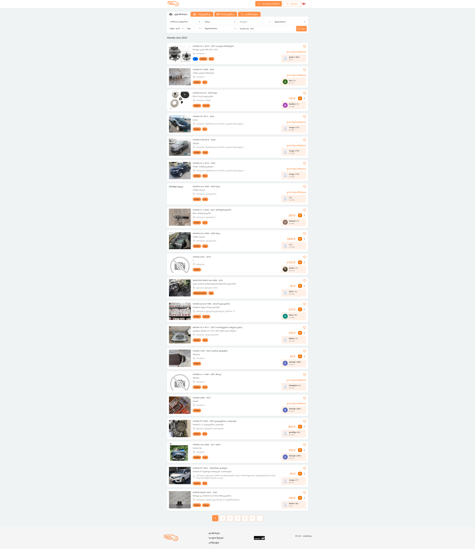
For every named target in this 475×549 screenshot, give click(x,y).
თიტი (195, 120)
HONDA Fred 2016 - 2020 (204, 139)
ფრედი (196, 143)
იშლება (196, 378)
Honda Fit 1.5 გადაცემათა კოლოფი (208, 424)
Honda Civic (197, 448)
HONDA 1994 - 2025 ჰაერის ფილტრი (210, 351)
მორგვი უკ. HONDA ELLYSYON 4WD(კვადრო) (212, 496)
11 (252, 518)
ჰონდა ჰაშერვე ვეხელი (203, 166)
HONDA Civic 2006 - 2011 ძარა (207, 444)
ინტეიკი (196, 354)
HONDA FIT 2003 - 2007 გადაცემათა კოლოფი (214, 421)
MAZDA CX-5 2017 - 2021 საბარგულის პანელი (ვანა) (217, 327)
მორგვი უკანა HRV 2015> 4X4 (205, 49)
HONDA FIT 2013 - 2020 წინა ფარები (210, 468)
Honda (195, 401)
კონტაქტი (214, 542)
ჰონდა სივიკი (199, 190)
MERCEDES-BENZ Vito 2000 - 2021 (208, 280)
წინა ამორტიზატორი (202, 213)
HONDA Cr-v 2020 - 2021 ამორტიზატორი (212, 210)
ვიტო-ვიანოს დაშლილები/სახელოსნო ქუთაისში (214, 284)
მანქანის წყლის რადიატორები (206, 307)
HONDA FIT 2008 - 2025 (203, 69)
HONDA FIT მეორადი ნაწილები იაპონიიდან (212, 471)
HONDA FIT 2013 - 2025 (203, 116)
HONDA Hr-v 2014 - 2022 (204, 163)
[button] (220, 22)
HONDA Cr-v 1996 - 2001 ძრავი (207, 374)
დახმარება (214, 533)
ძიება (303, 28)
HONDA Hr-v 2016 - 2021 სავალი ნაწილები (213, 46)
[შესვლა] (304, 47)
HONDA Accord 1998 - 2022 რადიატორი (211, 304)
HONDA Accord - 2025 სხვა (205, 93)
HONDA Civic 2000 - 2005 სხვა (206, 233)
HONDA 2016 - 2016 (202, 257)
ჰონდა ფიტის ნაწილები (203, 73)
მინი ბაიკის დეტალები (203, 96)
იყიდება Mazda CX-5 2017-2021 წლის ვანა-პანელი (214, 331)
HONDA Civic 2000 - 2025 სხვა (206, 186)
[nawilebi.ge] (173, 3)
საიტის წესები (216, 538)
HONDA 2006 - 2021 (202, 397)
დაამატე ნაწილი (271, 3)
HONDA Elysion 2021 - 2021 (205, 492)
